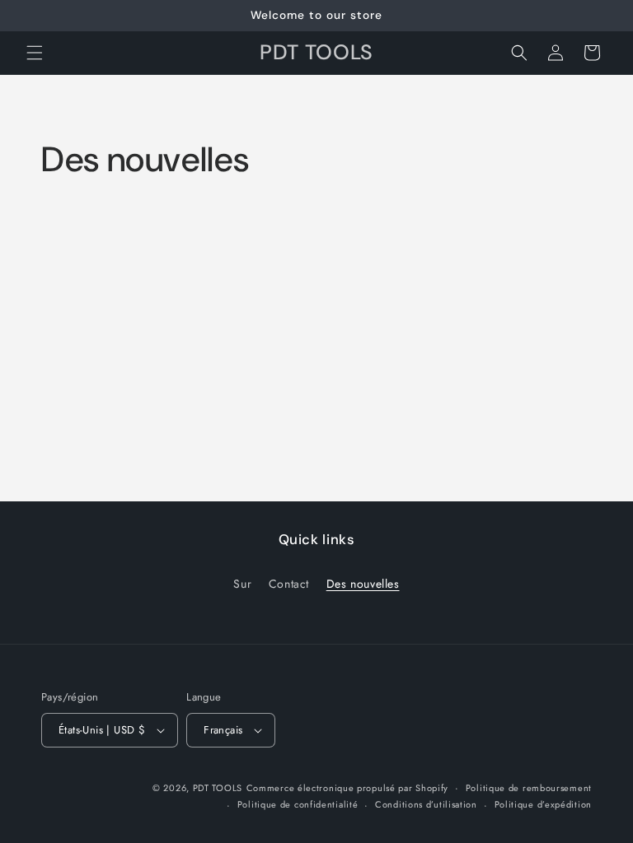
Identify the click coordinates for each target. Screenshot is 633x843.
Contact (289, 583)
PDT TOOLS (217, 787)
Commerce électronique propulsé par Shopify (347, 787)
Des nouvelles (363, 583)
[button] (34, 53)
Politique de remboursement (529, 787)
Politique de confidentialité (298, 804)
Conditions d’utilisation (426, 804)
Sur (242, 583)
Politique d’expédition (543, 804)
